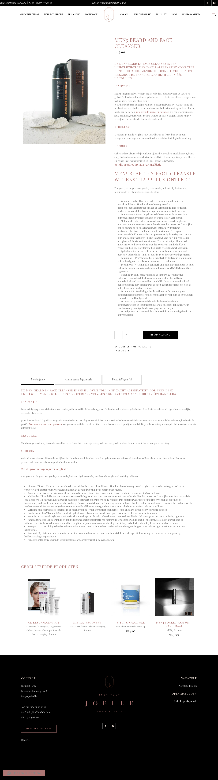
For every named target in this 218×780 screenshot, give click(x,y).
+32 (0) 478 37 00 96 (36, 706)
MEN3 (136, 347)
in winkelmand (160, 335)
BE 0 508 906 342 (30, 717)
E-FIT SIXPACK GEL (131, 622)
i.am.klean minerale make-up (131, 626)
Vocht (125, 351)
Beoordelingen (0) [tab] (122, 379)
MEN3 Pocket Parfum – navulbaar (174, 624)
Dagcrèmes (55, 626)
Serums (146, 347)
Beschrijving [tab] (38, 379)
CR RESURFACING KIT (44, 622)
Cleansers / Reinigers (37, 626)
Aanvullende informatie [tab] (78, 379)
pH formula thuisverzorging (91, 626)
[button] (24, 773)
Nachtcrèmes (41, 630)
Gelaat (29, 630)
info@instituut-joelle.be (13, 2)
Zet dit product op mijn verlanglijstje (138, 164)
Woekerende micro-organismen (152, 111)
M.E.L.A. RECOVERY (87, 622)
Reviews (25, 739)
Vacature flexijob (188, 685)
